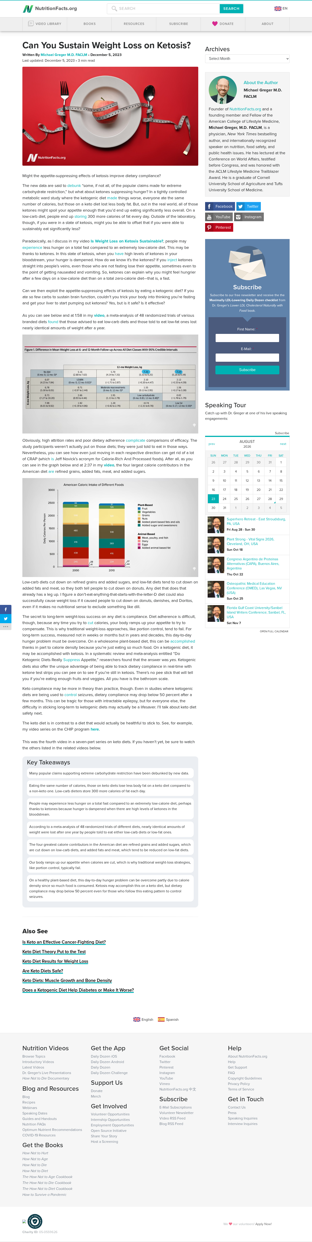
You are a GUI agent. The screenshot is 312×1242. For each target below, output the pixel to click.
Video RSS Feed (172, 1118)
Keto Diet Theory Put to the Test (54, 951)
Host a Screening (104, 1141)
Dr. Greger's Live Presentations (46, 1072)
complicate (135, 440)
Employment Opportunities (112, 1125)
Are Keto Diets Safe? (42, 970)
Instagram (253, 217)
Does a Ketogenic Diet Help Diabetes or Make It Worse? (78, 990)
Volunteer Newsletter (176, 1112)
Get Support (237, 1067)
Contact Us (237, 1107)
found (53, 321)
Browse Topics (33, 1056)
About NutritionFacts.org (247, 1056)
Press (232, 1112)
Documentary (45, 1078)
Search (231, 8)
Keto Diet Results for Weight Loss (55, 961)
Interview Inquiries (242, 1123)
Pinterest (223, 227)
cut (90, 622)
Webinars (29, 1107)
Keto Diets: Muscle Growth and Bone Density (67, 980)
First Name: (247, 329)
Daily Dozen (100, 1067)
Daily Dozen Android (107, 1061)
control (70, 694)
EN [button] (284, 8)
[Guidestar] (24, 1221)
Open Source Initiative (109, 1130)
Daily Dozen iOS (104, 1056)
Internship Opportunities (110, 1119)
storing (80, 216)
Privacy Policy (239, 1083)
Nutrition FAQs (34, 1124)
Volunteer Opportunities (110, 1114)
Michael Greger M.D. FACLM (64, 54)
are (51, 471)
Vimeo (164, 1083)
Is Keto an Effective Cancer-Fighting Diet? (64, 942)
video (99, 315)
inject (172, 260)
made (112, 198)
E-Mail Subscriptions (175, 1107)
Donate (97, 1090)
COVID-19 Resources (39, 1135)
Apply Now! (263, 1223)
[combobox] (163, 9)
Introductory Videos (38, 1061)
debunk (74, 185)
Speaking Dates (34, 1113)
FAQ (231, 1072)
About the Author (261, 82)
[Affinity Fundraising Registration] (35, 1221)
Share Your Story (104, 1135)
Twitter (253, 206)
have (119, 253)
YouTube (223, 217)
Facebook (224, 206)
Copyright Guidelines (245, 1078)
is (52, 459)
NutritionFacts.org (55, 8)
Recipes (28, 1102)
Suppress (71, 659)
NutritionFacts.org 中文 (177, 1089)
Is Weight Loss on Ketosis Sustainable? (127, 241)
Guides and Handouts (39, 1118)
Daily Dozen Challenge (109, 1072)
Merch (96, 1096)
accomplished (182, 641)
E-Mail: (247, 348)
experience (32, 247)
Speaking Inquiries (242, 1118)
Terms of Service (241, 1089)
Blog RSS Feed (171, 1123)
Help (231, 1061)
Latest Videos (33, 1067)
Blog (26, 1096)
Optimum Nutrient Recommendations (52, 1129)
